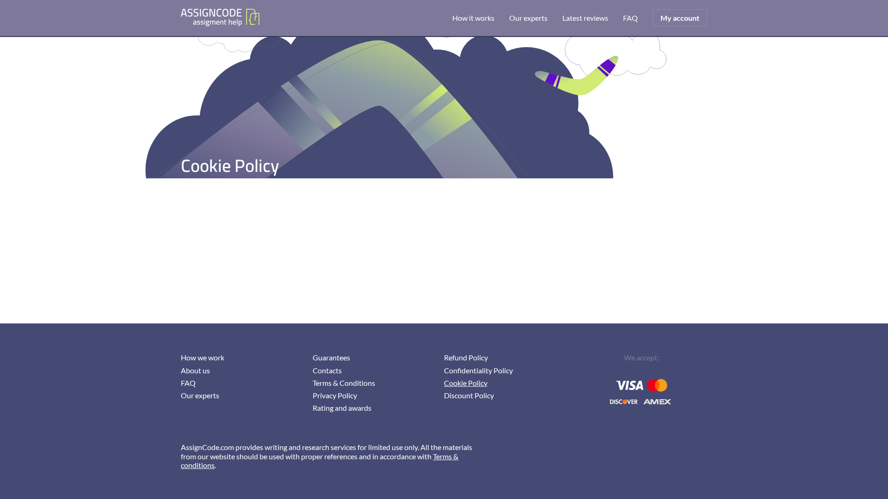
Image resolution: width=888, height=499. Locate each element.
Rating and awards (342, 407)
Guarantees (331, 357)
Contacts (327, 370)
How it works (473, 17)
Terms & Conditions (344, 382)
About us (195, 370)
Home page (220, 18)
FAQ (630, 17)
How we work (202, 357)
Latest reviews (585, 17)
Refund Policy (466, 357)
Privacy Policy (335, 395)
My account (679, 17)
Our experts (528, 17)
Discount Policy (469, 395)
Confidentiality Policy (478, 370)
